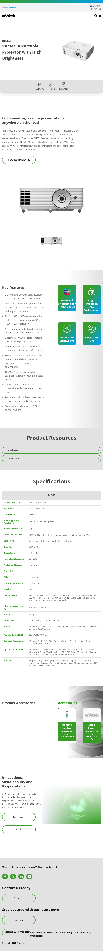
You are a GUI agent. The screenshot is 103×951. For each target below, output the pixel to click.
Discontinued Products (17, 931)
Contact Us (19, 898)
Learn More (19, 817)
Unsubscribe (36, 935)
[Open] (100, 15)
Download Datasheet (19, 159)
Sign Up (19, 919)
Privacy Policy (37, 932)
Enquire (19, 829)
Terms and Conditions (58, 932)
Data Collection (81, 932)
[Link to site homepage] (9, 15)
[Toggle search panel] (95, 15)
